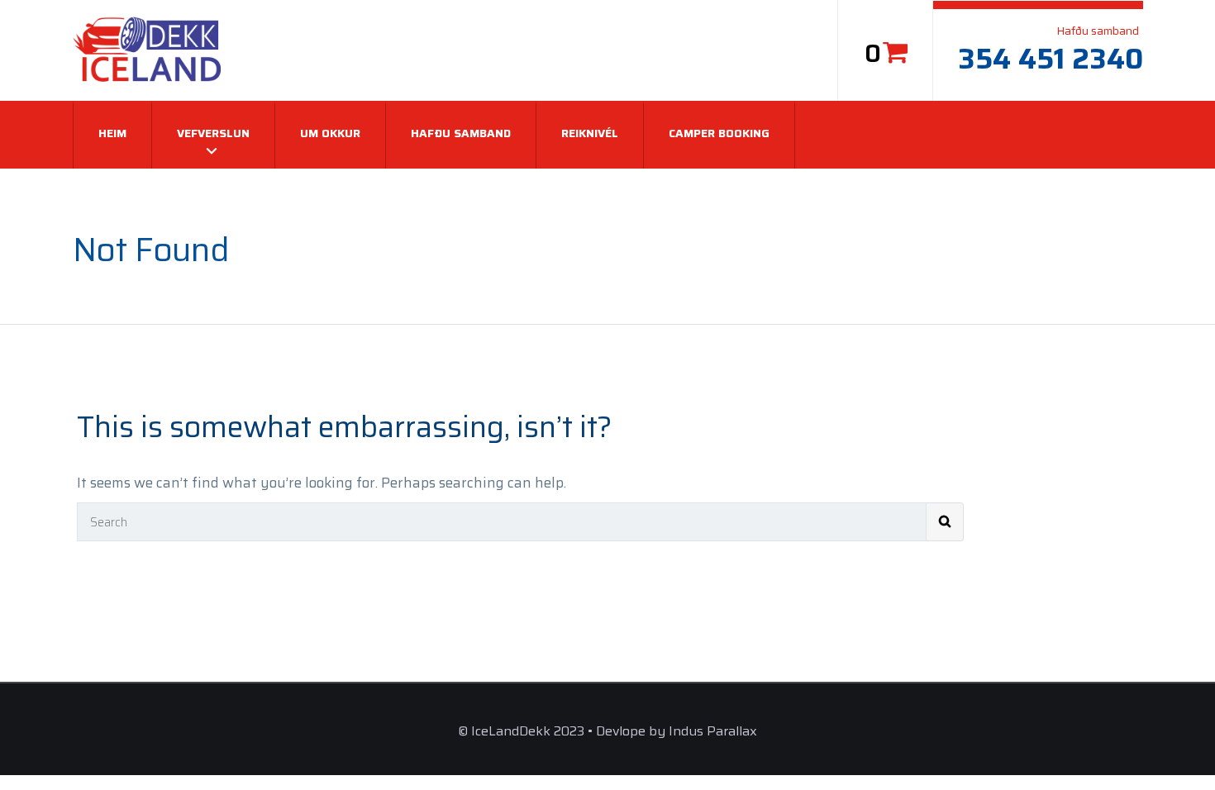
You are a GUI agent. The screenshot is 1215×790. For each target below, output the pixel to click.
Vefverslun (213, 133)
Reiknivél (589, 133)
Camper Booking (719, 133)
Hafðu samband (461, 133)
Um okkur (330, 133)
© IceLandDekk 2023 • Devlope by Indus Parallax (607, 731)
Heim (112, 133)
